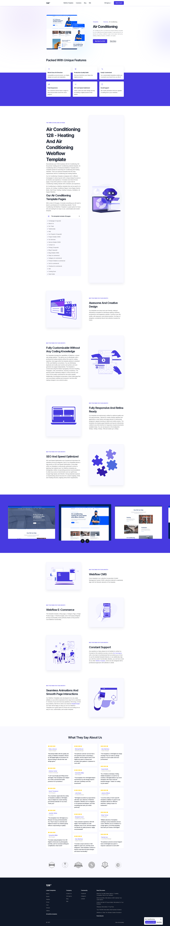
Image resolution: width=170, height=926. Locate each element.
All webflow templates (51, 914)
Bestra (47, 893)
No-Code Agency (117, 653)
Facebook (83, 893)
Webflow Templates (100, 660)
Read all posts (100, 916)
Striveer (48, 907)
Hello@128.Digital (75, 703)
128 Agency (69, 896)
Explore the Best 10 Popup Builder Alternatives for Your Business (110, 903)
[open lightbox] (31, 522)
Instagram (83, 896)
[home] (48, 3)
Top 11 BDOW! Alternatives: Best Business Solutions (109, 909)
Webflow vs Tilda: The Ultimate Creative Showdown (109, 912)
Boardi (47, 896)
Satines (48, 910)
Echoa (47, 902)
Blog (67, 898)
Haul (47, 905)
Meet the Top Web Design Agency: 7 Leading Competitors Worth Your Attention (107, 894)
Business (106, 21)
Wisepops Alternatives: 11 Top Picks (105, 906)
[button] (83, 541)
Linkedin (83, 898)
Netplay (48, 899)
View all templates (119, 922)
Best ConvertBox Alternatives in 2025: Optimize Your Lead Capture (109, 898)
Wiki (67, 901)
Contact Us (69, 893)
